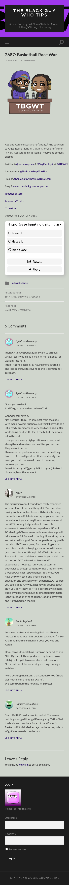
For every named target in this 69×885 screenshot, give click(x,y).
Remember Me (17, 849)
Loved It (17, 233)
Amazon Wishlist (14, 200)
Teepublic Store (13, 193)
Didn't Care (19, 250)
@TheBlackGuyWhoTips (34, 171)
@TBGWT (62, 163)
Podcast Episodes (19, 283)
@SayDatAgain (45, 163)
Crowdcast (11, 208)
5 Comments (28, 60)
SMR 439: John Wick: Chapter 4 (22, 295)
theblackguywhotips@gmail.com (32, 178)
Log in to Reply (13, 379)
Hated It (17, 241)
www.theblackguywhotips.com (30, 186)
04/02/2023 (11, 60)
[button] (30, 91)
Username (11, 817)
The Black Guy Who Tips (34, 12)
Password (10, 833)
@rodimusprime (25, 163)
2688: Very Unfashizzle (18, 308)
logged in (23, 764)
